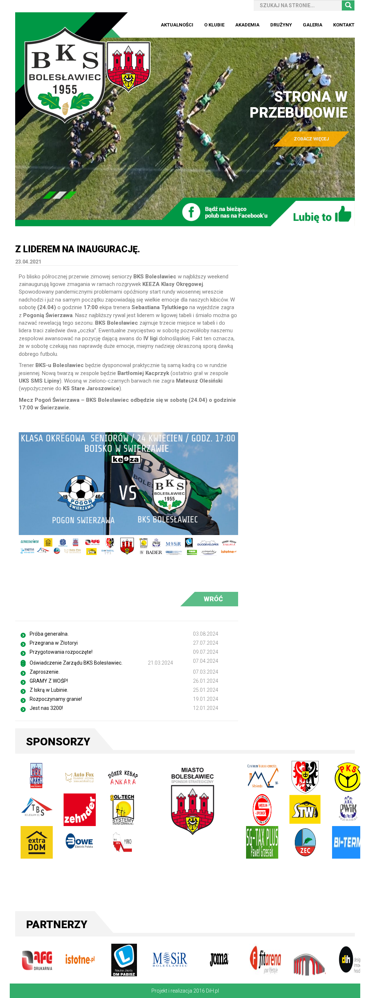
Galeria (312, 25)
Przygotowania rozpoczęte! (61, 652)
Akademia (247, 25)
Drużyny (281, 25)
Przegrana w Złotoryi (54, 643)
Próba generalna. (49, 634)
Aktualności (177, 25)
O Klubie (214, 25)
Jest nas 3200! (46, 708)
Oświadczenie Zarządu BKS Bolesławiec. (76, 663)
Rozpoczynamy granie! (56, 699)
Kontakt (343, 25)
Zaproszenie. (45, 672)
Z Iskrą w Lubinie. (49, 690)
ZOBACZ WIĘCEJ (311, 139)
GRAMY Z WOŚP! (49, 681)
